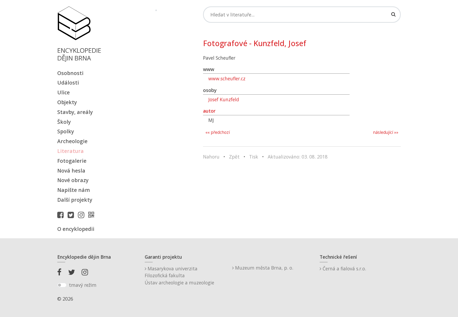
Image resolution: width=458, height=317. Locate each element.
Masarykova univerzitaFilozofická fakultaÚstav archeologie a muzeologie (179, 275)
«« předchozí (217, 132)
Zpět (234, 156)
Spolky (65, 131)
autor (209, 111)
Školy (64, 121)
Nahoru (211, 156)
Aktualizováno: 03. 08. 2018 (298, 156)
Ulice (63, 92)
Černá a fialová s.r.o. (343, 268)
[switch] (62, 285)
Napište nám (73, 189)
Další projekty (74, 199)
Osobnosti (70, 73)
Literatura (70, 151)
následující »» (385, 132)
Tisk (253, 156)
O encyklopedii (75, 228)
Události (68, 82)
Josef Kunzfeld (223, 99)
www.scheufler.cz (226, 78)
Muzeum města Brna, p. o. (263, 268)
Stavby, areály (75, 112)
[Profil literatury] (92, 214)
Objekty (67, 102)
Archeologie (72, 141)
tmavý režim (82, 285)
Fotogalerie (71, 160)
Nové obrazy (73, 180)
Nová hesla (71, 170)
